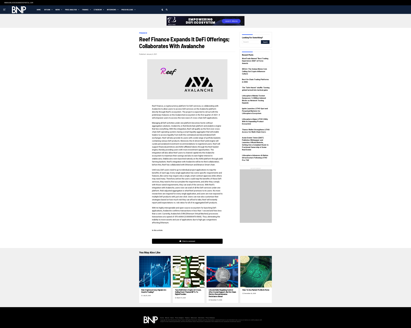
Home (39, 10)
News (57, 10)
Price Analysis (71, 10)
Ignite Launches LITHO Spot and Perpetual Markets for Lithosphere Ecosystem (255, 111)
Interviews (111, 10)
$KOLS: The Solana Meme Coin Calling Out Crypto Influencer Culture (254, 71)
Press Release (127, 10)
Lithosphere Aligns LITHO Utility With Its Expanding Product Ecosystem (255, 121)
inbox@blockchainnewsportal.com (18, 3)
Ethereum (98, 10)
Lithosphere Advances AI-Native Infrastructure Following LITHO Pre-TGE (255, 157)
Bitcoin (47, 10)
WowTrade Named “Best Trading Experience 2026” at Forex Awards (255, 61)
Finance (85, 10)
